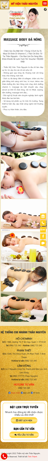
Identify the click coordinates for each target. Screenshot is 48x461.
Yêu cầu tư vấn (25, 434)
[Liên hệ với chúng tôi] (4, 456)
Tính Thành (32, 456)
